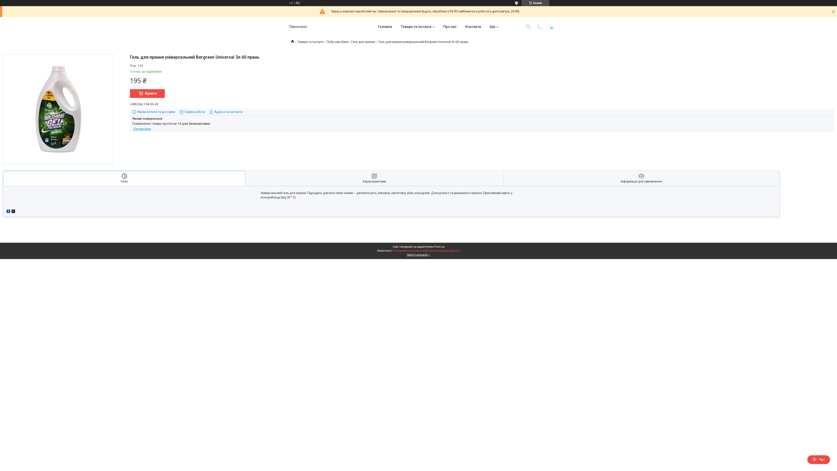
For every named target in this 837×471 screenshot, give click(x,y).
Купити (151, 93)
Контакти (473, 27)
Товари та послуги (416, 27)
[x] (13, 212)
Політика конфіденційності (443, 250)
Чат (822, 459)
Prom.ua (439, 246)
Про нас (450, 27)
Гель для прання (363, 42)
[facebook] (8, 212)
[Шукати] (528, 26)
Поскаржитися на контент (409, 250)
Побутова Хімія (337, 42)
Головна (385, 27)
